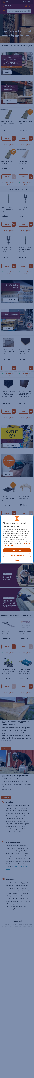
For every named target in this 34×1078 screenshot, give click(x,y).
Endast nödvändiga (17, 555)
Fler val (16, 560)
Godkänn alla (17, 550)
